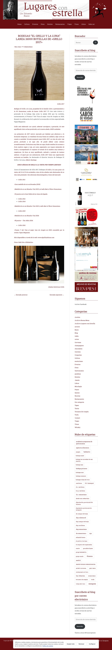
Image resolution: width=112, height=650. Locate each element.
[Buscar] (95, 42)
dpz (90, 533)
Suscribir (80, 77)
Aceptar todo (71, 644)
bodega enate (80, 455)
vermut (77, 418)
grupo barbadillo (81, 552)
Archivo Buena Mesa (82, 320)
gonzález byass (88, 548)
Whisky (77, 427)
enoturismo (79, 361)
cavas (77, 339)
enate (78, 548)
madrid (78, 560)
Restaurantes (60, 24)
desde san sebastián (82, 498)
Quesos (77, 393)
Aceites (77, 317)
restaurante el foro (82, 572)
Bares (77, 330)
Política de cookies (47, 646)
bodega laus (79, 465)
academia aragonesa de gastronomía (84, 443)
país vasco (92, 568)
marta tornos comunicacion (85, 564)
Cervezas (78, 342)
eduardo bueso (80, 537)
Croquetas (78, 355)
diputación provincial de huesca (84, 503)
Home (19, 24)
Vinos (76, 24)
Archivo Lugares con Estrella (85, 323)
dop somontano (81, 529)
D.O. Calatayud (89, 483)
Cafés (76, 336)
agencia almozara (82, 448)
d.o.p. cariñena (80, 491)
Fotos (42, 24)
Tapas (77, 405)
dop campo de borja (82, 521)
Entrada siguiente (57, 295)
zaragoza (92, 584)
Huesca (89, 556)
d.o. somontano (81, 494)
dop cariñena (80, 525)
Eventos (35, 24)
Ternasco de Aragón (82, 412)
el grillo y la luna (81, 541)
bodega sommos (81, 476)
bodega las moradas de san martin (84, 460)
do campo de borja (82, 514)
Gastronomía (79, 371)
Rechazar (81, 644)
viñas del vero (80, 584)
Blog (16, 46)
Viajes (69, 24)
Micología (78, 386)
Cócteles (78, 352)
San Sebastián (80, 576)
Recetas (77, 396)
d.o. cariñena (80, 487)
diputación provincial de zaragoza (84, 509)
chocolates (78, 349)
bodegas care (80, 472)
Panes (77, 390)
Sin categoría (79, 402)
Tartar (77, 408)
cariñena (79, 483)
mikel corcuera (81, 568)
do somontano (81, 533)
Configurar (92, 644)
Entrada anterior (20, 295)
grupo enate (79, 556)
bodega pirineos (81, 468)
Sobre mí (91, 24)
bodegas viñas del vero (83, 480)
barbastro (87, 452)
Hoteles (50, 24)
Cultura (26, 24)
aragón (78, 452)
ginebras (78, 374)
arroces (77, 327)
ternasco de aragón (82, 579)
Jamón (77, 380)
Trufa (76, 415)
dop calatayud (81, 518)
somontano (92, 576)
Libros (83, 24)
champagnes (79, 345)
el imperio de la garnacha (84, 544)
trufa (92, 579)
